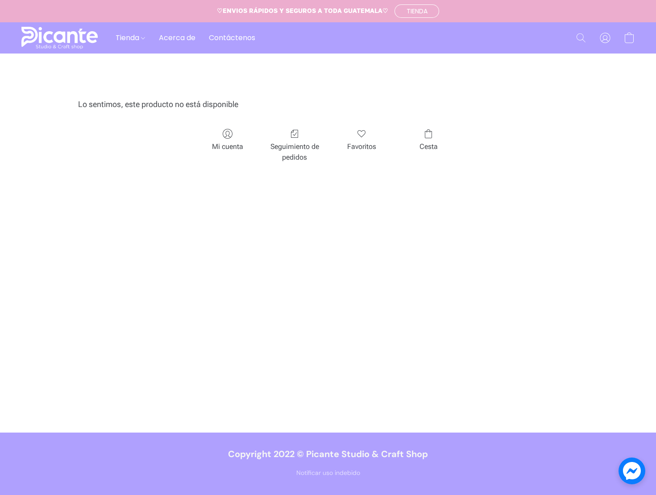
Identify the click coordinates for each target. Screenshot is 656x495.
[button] (416, 11)
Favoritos (361, 146)
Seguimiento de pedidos (294, 151)
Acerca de (177, 38)
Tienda (128, 38)
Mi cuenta (227, 146)
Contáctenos (232, 38)
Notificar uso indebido (328, 473)
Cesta (428, 146)
